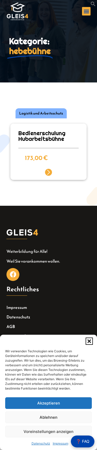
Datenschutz (41, 443)
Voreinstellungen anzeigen (48, 431)
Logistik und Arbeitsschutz (41, 113)
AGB (10, 326)
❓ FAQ (82, 441)
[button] (89, 341)
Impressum (60, 443)
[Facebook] (12, 274)
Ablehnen (48, 417)
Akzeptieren (48, 403)
